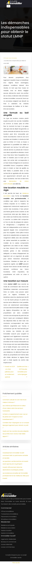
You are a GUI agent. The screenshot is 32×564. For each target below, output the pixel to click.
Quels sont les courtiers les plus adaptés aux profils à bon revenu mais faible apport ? (16, 433)
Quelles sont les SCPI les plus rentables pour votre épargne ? (22, 372)
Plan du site (16, 563)
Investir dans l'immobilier (11, 58)
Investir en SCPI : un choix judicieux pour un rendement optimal (10, 372)
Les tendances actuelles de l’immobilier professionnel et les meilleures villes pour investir (16, 475)
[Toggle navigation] (8, 6)
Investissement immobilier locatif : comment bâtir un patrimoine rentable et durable (15, 455)
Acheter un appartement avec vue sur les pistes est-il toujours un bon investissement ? (15, 416)
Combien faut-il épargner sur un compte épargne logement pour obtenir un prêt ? (16, 425)
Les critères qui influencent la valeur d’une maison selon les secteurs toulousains (14, 408)
